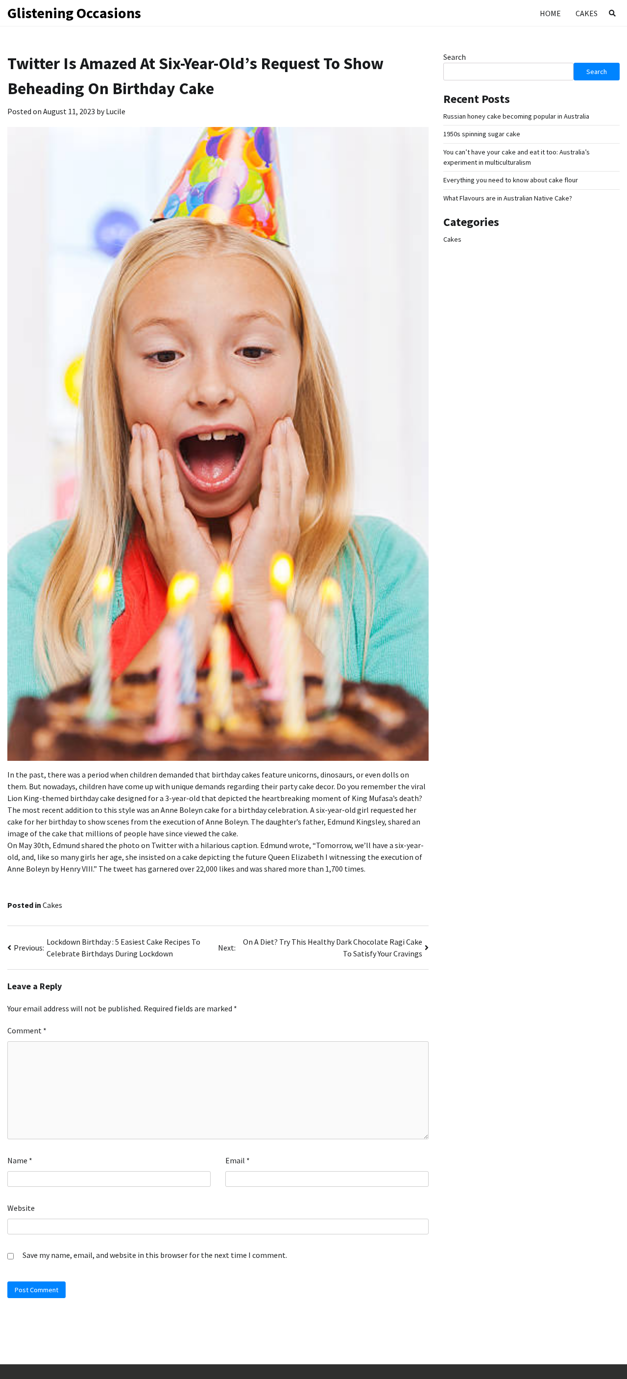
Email (237, 1160)
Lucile (115, 111)
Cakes (587, 13)
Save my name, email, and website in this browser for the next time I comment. (155, 1255)
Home (550, 13)
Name (19, 1160)
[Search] (612, 13)
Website (21, 1208)
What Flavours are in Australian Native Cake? (507, 198)
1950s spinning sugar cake (481, 133)
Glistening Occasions (74, 12)
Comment (27, 1030)
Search (454, 57)
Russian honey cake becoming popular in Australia (516, 116)
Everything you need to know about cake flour (510, 180)
